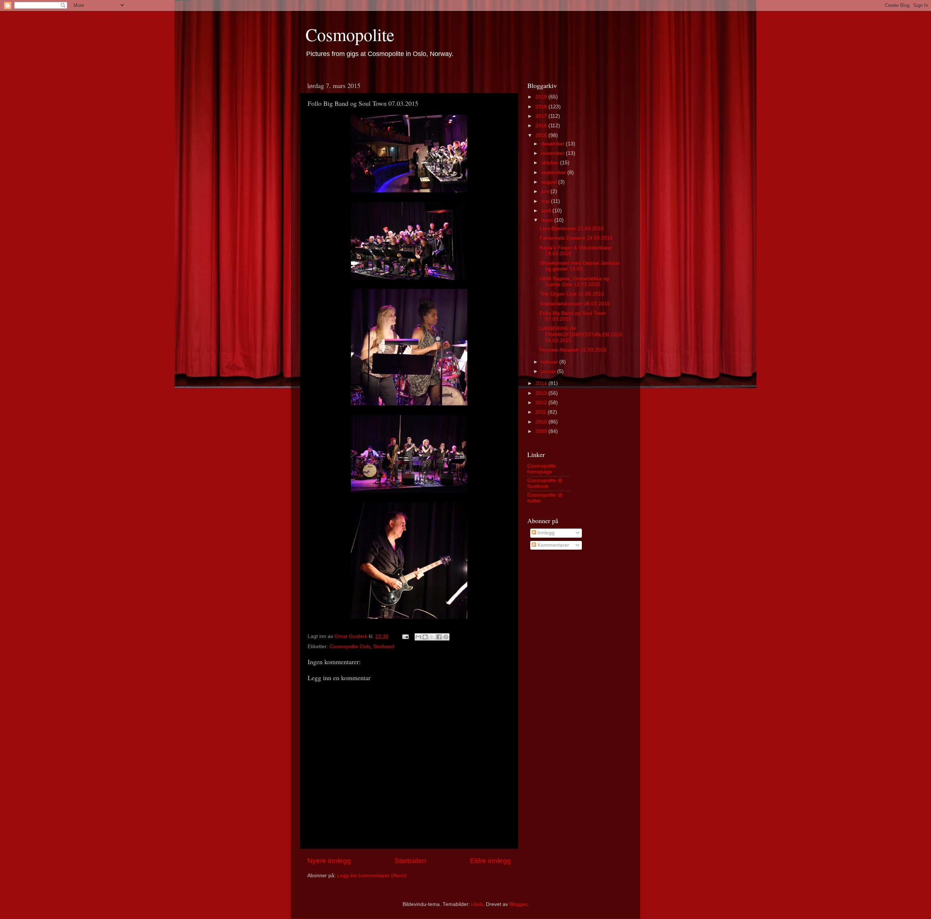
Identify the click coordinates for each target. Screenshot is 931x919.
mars (547, 220)
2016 (541, 125)
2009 (541, 431)
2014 (541, 383)
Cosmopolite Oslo (349, 646)
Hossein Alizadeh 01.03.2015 (573, 350)
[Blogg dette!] (425, 637)
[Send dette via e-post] (418, 637)
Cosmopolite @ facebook (545, 483)
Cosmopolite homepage (541, 468)
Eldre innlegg (490, 860)
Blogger (518, 904)
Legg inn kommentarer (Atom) (372, 875)
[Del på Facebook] (439, 637)
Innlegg (545, 532)
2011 (541, 412)
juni (546, 191)
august (549, 182)
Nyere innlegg (329, 860)
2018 (541, 106)
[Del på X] (432, 637)
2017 (541, 116)
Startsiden (410, 860)
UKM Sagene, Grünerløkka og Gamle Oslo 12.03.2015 (574, 281)
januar (549, 371)
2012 (541, 402)
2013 (541, 393)
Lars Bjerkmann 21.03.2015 (572, 228)
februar (550, 362)
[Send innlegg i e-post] (405, 636)
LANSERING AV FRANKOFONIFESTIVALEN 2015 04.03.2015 (581, 334)
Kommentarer (552, 545)
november (553, 153)
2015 (541, 135)
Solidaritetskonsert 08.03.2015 (575, 303)
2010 (541, 422)
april (546, 210)
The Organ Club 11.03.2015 (572, 294)
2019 (541, 97)
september (554, 172)
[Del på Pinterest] (445, 637)
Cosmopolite (349, 34)
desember (553, 144)
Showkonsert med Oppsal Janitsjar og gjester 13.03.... (580, 266)
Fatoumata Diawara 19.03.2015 (576, 238)
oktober (550, 162)
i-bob (477, 904)
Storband (383, 646)
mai (546, 201)
